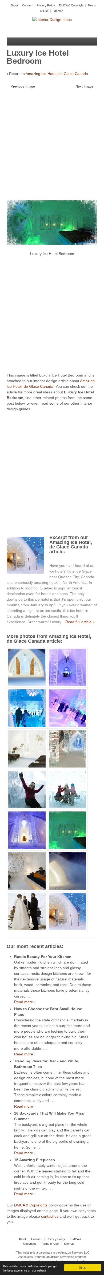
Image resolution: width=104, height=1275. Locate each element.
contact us (49, 1216)
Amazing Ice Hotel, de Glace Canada (57, 74)
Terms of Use (50, 1243)
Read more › (24, 1002)
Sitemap (58, 11)
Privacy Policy (46, 5)
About (14, 5)
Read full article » (80, 622)
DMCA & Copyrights (30, 1205)
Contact (27, 5)
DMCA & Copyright (71, 5)
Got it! (82, 1267)
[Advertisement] (52, 146)
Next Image (84, 86)
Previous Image (23, 86)
